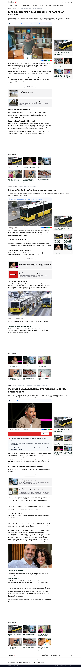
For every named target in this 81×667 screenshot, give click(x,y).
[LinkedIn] (72, 2)
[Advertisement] (30, 144)
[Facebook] (63, 2)
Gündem (15, 8)
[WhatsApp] (49, 60)
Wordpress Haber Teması (68, 665)
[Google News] (41, 60)
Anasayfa (10, 8)
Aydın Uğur (11, 60)
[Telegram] (69, 655)
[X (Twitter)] (66, 2)
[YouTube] (51, 60)
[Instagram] (69, 2)
